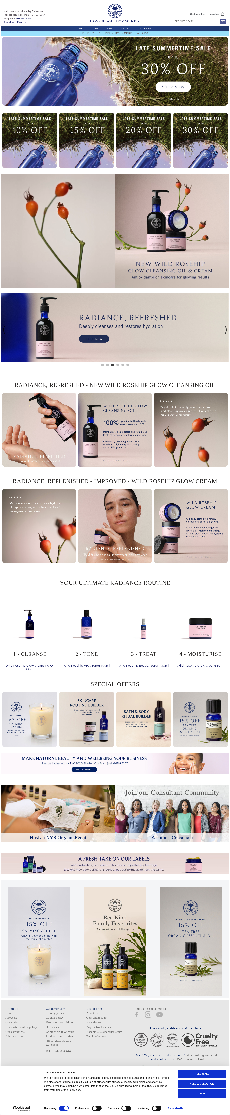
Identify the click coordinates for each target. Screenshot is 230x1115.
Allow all (202, 1073)
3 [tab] (112, 365)
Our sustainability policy (21, 1027)
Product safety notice (59, 1036)
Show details (175, 1108)
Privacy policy (55, 1013)
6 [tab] (127, 365)
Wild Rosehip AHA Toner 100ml (86, 659)
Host (109, 28)
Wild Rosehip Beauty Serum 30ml (143, 659)
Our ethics (12, 1022)
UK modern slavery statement (58, 1043)
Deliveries (52, 1027)
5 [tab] (122, 365)
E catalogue (93, 1022)
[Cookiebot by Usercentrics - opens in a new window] (22, 1108)
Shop (82, 28)
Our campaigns (15, 1031)
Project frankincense (99, 1027)
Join (95, 28)
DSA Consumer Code (190, 1059)
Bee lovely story (96, 1036)
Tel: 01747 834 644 (58, 1051)
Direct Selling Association (202, 1055)
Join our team (14, 1036)
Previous (4, 329)
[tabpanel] (115, 327)
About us (11, 1017)
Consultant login (96, 1017)
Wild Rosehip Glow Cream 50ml (200, 659)
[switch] (97, 1108)
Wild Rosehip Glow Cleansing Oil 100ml (30, 661)
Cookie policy (55, 1017)
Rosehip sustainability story (104, 1031)
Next (226, 329)
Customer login (198, 14)
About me (9, 22)
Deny (201, 1093)
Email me (22, 22)
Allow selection (202, 1083)
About (124, 28)
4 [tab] (117, 365)
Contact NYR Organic (60, 1031)
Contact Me (144, 28)
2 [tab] (107, 365)
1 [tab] (102, 365)
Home (9, 1013)
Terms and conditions (59, 1022)
